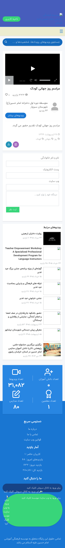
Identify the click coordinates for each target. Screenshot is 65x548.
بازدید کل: (37, 470)
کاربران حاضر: (33, 454)
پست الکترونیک (51, 170)
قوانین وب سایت (32, 440)
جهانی (48, 139)
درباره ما (32, 429)
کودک (38, 139)
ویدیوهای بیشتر (16, 115)
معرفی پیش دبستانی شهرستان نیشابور (23, 330)
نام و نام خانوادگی (50, 158)
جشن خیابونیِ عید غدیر (30, 298)
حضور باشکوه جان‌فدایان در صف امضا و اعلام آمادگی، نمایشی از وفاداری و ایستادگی (24, 316)
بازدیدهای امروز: (34, 460)
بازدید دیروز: (35, 465)
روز (55, 139)
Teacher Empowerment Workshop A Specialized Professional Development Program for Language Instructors (23, 254)
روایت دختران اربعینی (31, 233)
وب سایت (54, 181)
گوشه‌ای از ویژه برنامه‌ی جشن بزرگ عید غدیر (23, 270)
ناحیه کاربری (11, 19)
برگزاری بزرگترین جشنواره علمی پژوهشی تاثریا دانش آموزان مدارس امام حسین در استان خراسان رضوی (25, 348)
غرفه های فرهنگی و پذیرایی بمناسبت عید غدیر (24, 285)
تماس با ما (32, 434)
